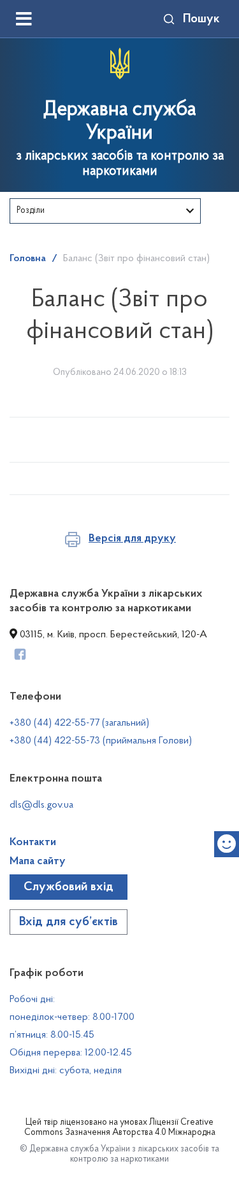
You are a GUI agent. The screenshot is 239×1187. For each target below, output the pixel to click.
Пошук (201, 19)
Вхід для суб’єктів (68, 922)
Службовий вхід (68, 887)
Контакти (33, 842)
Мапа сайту (38, 861)
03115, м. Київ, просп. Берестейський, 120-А (112, 635)
